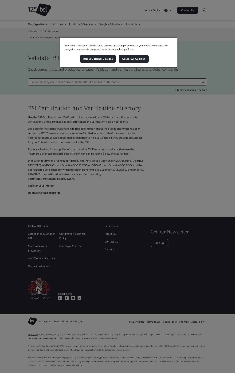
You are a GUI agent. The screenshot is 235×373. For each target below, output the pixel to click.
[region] (118, 52)
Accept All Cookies (133, 58)
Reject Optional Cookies (98, 58)
